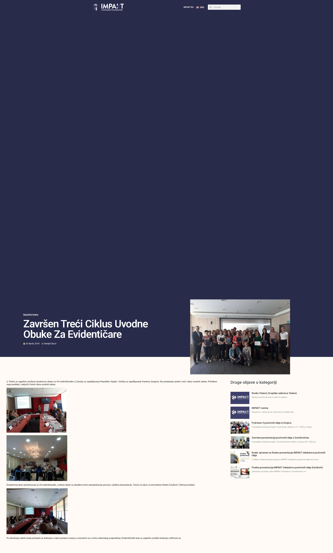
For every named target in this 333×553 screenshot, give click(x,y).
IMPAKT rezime (260, 408)
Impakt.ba (189, 7)
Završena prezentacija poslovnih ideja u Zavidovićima (280, 437)
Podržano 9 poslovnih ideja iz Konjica (271, 422)
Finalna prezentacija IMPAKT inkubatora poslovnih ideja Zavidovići (287, 467)
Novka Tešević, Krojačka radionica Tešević (274, 393)
